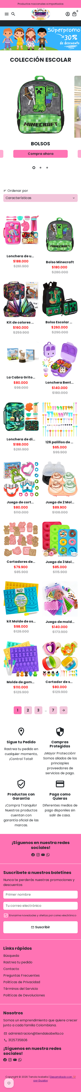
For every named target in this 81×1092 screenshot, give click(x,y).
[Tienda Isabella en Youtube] (43, 854)
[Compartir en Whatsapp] (47, 23)
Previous (7, 118)
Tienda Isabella (38, 1077)
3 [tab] (47, 167)
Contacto (11, 968)
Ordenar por (15, 190)
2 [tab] (40, 167)
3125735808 (15, 1040)
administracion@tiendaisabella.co (34, 1033)
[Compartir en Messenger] (51, 23)
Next (74, 118)
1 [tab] (34, 167)
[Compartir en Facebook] (43, 23)
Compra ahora (40, 153)
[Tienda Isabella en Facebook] (33, 854)
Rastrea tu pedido (17, 962)
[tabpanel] (40, 118)
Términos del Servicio (20, 988)
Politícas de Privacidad (21, 982)
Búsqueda (11, 955)
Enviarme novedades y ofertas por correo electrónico (42, 915)
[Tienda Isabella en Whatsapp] (48, 854)
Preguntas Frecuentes (21, 975)
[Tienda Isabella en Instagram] (38, 854)
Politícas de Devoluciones (24, 995)
